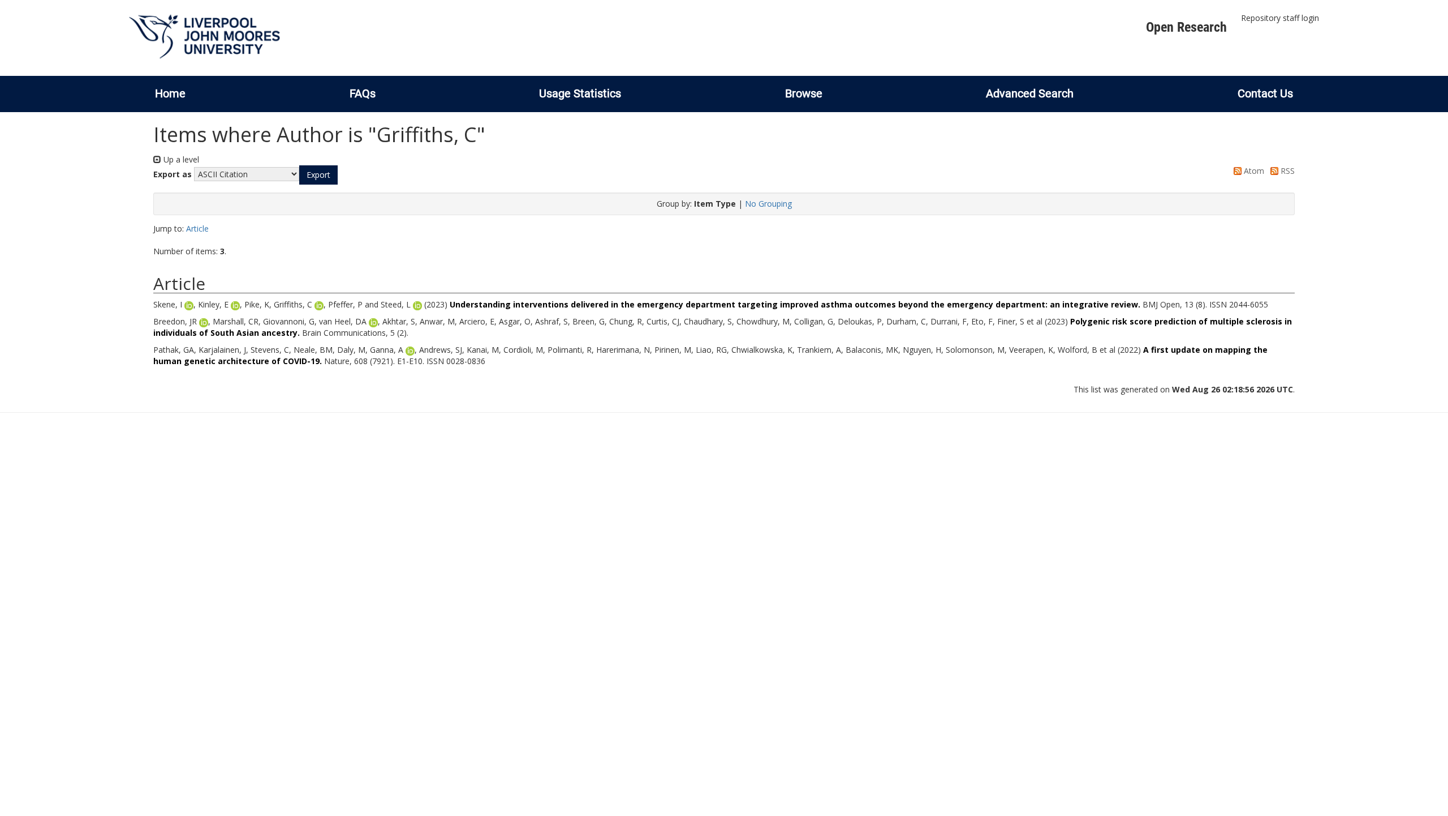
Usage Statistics (580, 93)
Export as (172, 174)
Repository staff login (1280, 17)
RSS (1286, 170)
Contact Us (1265, 93)
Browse (803, 93)
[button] (318, 175)
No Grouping (768, 203)
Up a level (180, 159)
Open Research (1186, 27)
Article (197, 228)
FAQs (363, 93)
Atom (1253, 170)
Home (170, 93)
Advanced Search (1030, 93)
